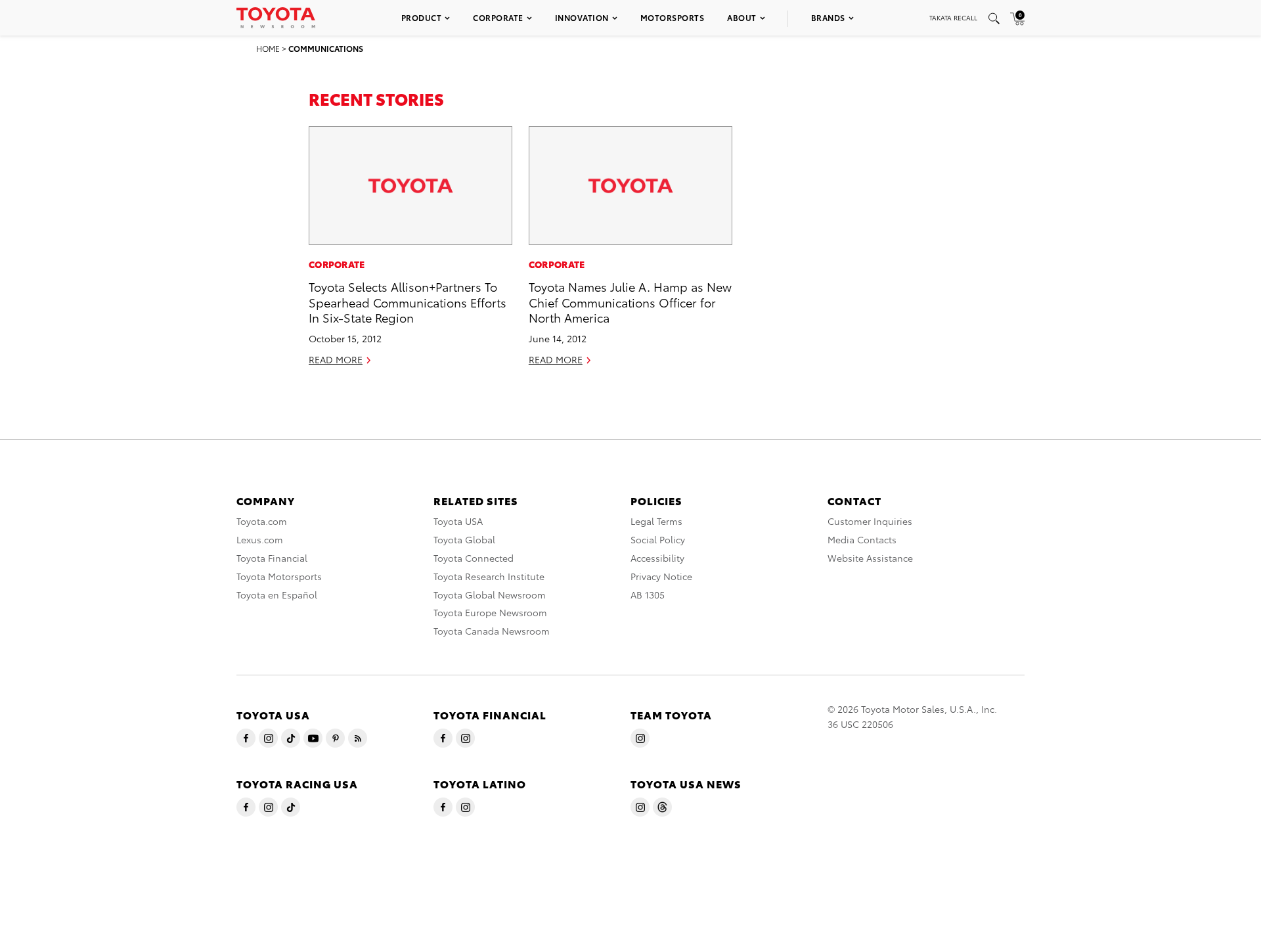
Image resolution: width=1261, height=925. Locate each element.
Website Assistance (870, 557)
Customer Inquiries (870, 521)
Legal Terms (656, 521)
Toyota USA (458, 521)
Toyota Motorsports (279, 576)
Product (421, 17)
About (742, 17)
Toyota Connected (473, 557)
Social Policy (657, 539)
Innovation (582, 17)
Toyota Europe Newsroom (490, 612)
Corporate (498, 17)
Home (268, 48)
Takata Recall (953, 17)
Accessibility (657, 557)
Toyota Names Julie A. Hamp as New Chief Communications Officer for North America (630, 301)
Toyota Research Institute (488, 576)
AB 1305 (647, 594)
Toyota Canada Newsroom (491, 630)
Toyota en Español (276, 594)
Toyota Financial (271, 557)
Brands (828, 17)
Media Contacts (862, 539)
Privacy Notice (661, 576)
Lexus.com (259, 539)
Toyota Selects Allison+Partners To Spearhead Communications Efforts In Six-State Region (407, 301)
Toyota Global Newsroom (489, 594)
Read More (336, 359)
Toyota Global (464, 539)
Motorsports (672, 17)
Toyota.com (261, 521)
